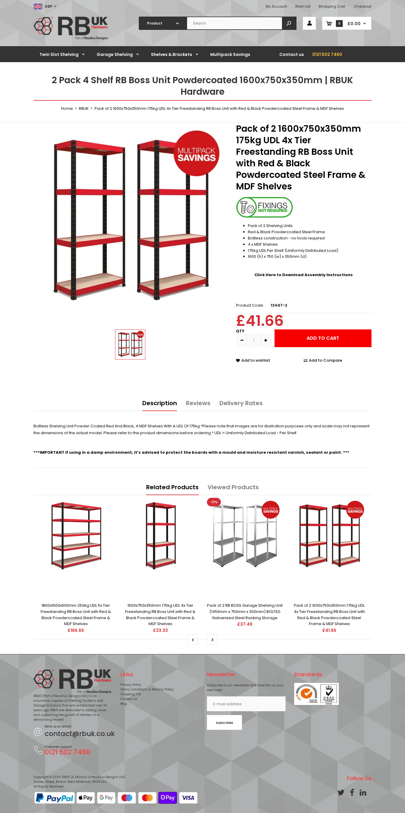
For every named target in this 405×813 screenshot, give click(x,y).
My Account (276, 6)
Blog (123, 703)
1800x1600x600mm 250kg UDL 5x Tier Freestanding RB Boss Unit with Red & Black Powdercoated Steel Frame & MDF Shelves (76, 615)
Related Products (172, 487)
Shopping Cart (331, 6)
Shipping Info (130, 694)
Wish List (302, 6)
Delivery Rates (241, 403)
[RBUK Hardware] (71, 38)
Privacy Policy (130, 684)
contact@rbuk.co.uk (80, 733)
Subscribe (224, 723)
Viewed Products (233, 487)
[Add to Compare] (76, 574)
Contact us (128, 699)
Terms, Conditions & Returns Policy (147, 689)
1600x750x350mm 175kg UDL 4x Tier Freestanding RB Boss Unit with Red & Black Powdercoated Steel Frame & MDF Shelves (160, 615)
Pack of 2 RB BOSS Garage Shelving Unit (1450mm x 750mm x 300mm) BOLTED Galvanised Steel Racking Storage (245, 612)
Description (159, 403)
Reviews (198, 403)
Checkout (362, 6)
